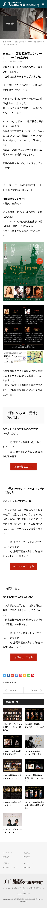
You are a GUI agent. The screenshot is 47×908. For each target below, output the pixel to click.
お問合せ (6, 863)
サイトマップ (28, 863)
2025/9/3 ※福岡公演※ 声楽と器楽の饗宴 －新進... (35, 805)
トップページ (7, 853)
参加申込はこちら (23, 466)
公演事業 (27, 853)
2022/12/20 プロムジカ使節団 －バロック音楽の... (12, 727)
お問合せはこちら (23, 657)
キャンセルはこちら (23, 566)
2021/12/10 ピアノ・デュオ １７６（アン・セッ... (12, 832)
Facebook (27, 867)
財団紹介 (6, 857)
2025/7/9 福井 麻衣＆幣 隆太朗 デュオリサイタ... (34, 778)
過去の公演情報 (17, 61)
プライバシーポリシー (10, 867)
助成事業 (27, 857)
